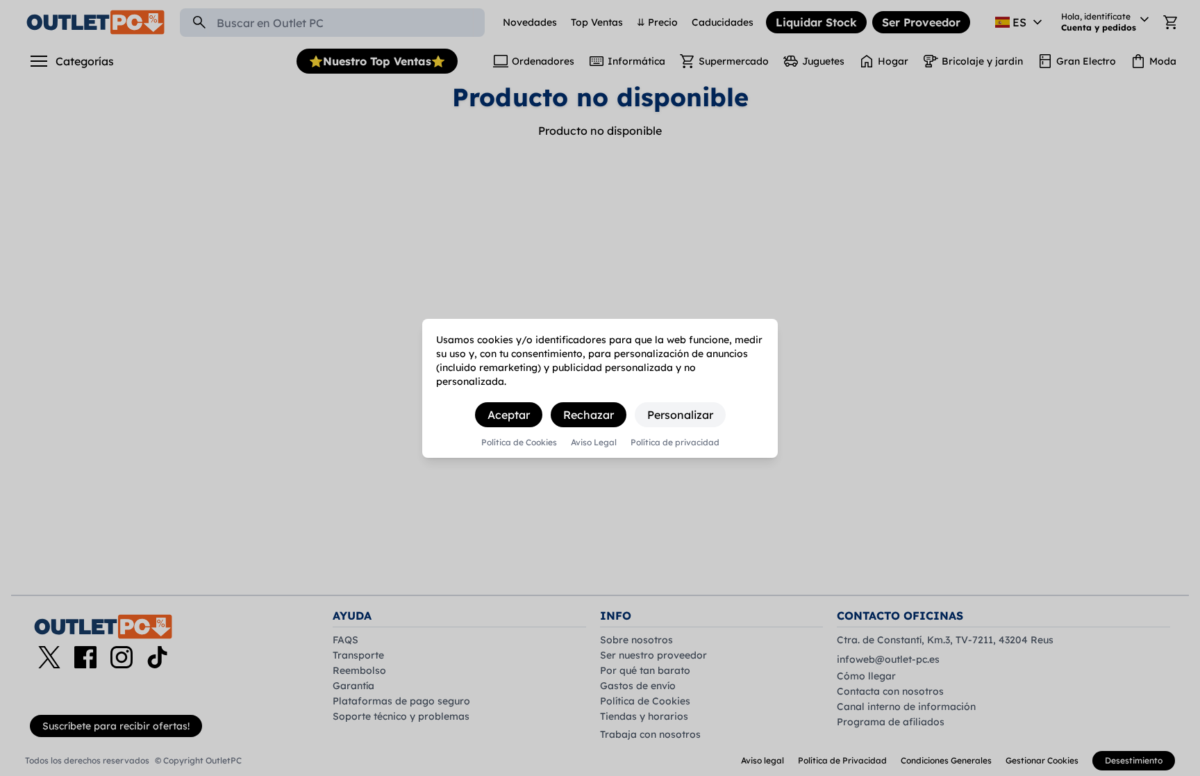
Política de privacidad (675, 442)
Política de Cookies (519, 442)
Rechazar (588, 415)
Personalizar (680, 415)
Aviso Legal (594, 442)
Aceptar (509, 415)
